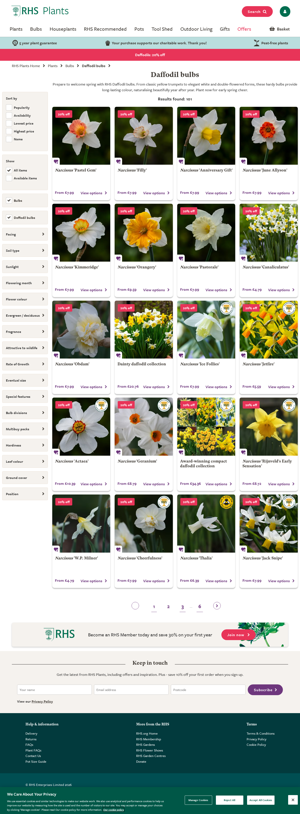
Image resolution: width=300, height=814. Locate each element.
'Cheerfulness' (139, 558)
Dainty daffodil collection (141, 364)
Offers (244, 28)
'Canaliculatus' (265, 267)
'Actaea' (72, 461)
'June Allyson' (264, 170)
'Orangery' (136, 267)
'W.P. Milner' (76, 558)
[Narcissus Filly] (144, 136)
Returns (30, 739)
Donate (141, 761)
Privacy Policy (42, 701)
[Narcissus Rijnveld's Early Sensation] (269, 427)
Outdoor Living (196, 28)
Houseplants (63, 28)
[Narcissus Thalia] (206, 523)
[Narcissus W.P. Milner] (81, 523)
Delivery (31, 733)
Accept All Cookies (260, 800)
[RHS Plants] (40, 11)
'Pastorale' (199, 267)
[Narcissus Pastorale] (206, 233)
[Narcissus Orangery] (144, 233)
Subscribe (263, 690)
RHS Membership (148, 739)
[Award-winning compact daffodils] (206, 427)
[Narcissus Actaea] (81, 427)
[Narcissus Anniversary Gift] (206, 136)
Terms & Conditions (261, 733)
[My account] (284, 11)
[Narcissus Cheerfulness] (144, 523)
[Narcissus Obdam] (81, 330)
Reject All (229, 800)
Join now (236, 634)
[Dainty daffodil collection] (144, 330)
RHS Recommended (105, 28)
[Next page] (216, 607)
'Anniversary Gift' (206, 170)
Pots (139, 28)
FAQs (29, 744)
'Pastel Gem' (75, 170)
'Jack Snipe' (262, 558)
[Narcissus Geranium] (144, 427)
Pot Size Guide (35, 761)
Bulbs (36, 28)
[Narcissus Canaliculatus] (269, 233)
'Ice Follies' (200, 364)
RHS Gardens (145, 744)
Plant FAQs (33, 750)
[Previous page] (135, 607)
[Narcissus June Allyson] (269, 136)
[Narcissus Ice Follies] (206, 330)
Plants (16, 28)
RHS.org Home (147, 733)
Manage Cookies (198, 800)
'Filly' (132, 170)
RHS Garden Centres (151, 755)
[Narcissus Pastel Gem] (81, 136)
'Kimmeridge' (77, 267)
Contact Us (33, 755)
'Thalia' (196, 558)
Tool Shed (162, 28)
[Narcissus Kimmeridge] (81, 233)
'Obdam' (72, 364)
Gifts (225, 28)
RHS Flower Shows (149, 750)
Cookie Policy (256, 744)
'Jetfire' (258, 364)
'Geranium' (137, 461)
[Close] (293, 800)
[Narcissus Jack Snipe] (269, 523)
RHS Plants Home (26, 65)
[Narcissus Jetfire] (269, 330)
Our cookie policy (113, 809)
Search (254, 11)
